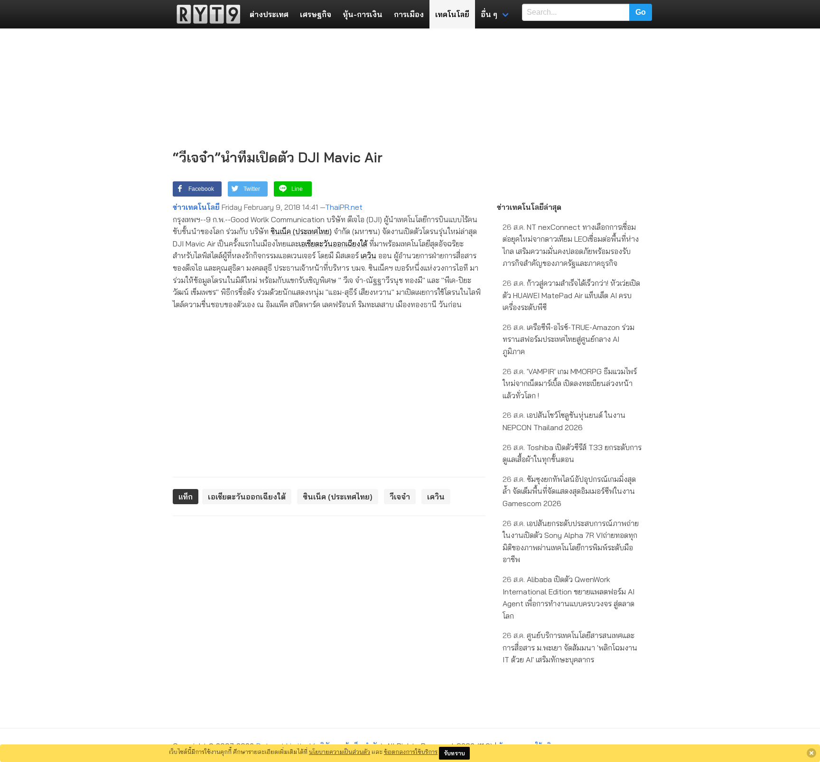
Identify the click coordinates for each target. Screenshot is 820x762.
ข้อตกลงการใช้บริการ (411, 751)
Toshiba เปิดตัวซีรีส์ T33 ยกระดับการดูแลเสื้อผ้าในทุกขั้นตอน (572, 453)
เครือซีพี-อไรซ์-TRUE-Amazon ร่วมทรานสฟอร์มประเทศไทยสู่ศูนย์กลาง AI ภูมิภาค (568, 339)
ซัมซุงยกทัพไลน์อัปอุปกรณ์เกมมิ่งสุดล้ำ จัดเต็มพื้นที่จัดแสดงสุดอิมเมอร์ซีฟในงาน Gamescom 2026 (569, 491)
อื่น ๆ (489, 14)
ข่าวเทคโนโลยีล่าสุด (529, 207)
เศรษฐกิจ (315, 14)
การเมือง (409, 14)
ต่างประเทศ (269, 14)
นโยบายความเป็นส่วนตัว (339, 751)
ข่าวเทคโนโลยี (196, 207)
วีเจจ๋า (400, 496)
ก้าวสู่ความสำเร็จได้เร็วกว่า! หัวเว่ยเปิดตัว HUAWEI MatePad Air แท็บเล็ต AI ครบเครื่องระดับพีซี (571, 295)
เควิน (368, 255)
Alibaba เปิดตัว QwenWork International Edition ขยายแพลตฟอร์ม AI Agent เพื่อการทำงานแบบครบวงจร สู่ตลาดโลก (568, 597)
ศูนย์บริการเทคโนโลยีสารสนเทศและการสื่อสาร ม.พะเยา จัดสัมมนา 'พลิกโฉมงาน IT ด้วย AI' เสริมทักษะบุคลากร (570, 647)
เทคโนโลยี (452, 14)
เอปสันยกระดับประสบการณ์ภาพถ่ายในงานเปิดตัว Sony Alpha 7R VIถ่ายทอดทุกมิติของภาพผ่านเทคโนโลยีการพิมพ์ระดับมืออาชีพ (571, 541)
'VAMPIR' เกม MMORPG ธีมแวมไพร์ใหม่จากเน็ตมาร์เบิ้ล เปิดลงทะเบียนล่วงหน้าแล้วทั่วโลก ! (570, 383)
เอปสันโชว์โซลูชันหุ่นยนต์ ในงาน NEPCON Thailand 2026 (564, 421)
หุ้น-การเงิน (362, 14)
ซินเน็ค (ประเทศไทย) (301, 231)
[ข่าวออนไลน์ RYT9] (205, 14)
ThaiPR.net (344, 207)
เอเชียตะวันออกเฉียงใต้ (333, 243)
